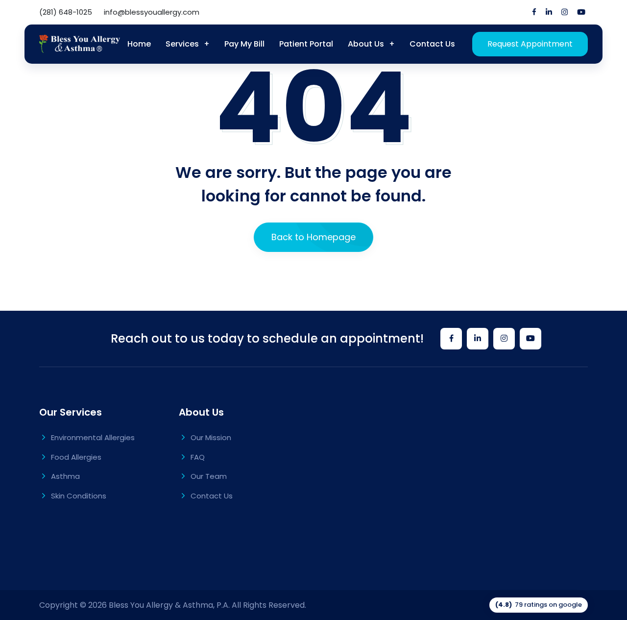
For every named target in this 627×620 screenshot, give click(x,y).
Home (139, 44)
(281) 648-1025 (65, 12)
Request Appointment (530, 44)
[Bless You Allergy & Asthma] (79, 44)
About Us (366, 44)
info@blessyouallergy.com (151, 12)
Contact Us (432, 44)
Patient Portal (306, 44)
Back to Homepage (313, 237)
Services (182, 44)
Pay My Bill (244, 44)
